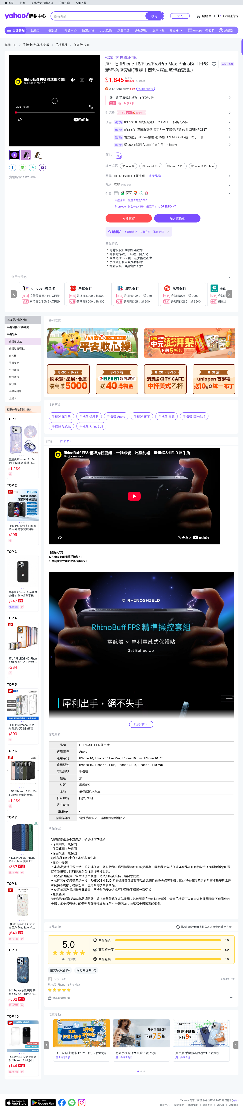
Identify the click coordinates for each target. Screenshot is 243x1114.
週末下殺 (158, 30)
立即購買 (129, 218)
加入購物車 (177, 218)
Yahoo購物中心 (25, 15)
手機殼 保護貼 (89, 416)
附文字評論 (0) (60, 970)
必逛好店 (141, 30)
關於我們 (179, 1105)
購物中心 (11, 44)
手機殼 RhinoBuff (91, 426)
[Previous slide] (9, 438)
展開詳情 (139, 724)
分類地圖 (233, 1105)
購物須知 (193, 1105)
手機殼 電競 (166, 416)
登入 (180, 16)
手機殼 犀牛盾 (61, 416)
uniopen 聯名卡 (203, 30)
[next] (229, 294)
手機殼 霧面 (142, 416)
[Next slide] (36, 438)
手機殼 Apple (116, 416)
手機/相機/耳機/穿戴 (36, 44)
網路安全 (207, 1105)
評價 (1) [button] (65, 441)
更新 (235, 1100)
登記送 (53, 30)
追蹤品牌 (155, 176)
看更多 (174, 30)
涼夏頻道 (123, 30)
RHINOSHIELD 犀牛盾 (129, 176)
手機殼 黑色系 (61, 426)
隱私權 (220, 1105)
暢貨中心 (71, 30)
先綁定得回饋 (145, 88)
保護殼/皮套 (82, 44)
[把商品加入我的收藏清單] (214, 64)
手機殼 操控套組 (194, 416)
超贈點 (228, 30)
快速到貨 (88, 30)
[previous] (14, 294)
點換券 (35, 30)
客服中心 (165, 1105)
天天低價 (106, 30)
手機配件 (61, 44)
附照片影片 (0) (86, 970)
